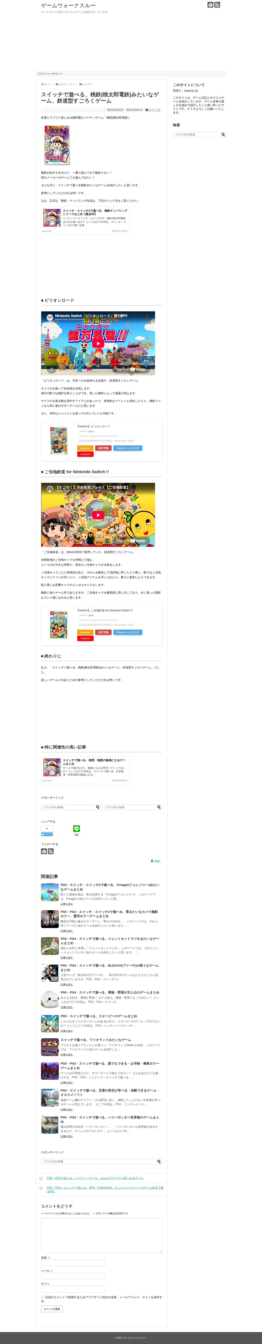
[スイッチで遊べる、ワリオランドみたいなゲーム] (50, 1047)
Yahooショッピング (128, 448)
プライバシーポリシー (50, 73)
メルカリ (85, 454)
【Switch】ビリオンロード (93, 426)
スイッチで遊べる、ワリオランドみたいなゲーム (96, 1040)
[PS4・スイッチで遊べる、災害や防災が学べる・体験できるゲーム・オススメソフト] (50, 1098)
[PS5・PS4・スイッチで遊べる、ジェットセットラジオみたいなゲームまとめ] (50, 946)
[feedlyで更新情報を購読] (210, 5)
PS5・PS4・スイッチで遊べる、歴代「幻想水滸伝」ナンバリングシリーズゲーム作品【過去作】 (105, 1189)
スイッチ (154, 109)
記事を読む (67, 904)
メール (47, 1270)
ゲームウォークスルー (68, 5)
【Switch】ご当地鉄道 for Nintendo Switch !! (104, 610)
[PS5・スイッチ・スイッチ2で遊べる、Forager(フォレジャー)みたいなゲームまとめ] (50, 892)
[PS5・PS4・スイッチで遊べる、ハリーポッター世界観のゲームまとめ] (50, 1125)
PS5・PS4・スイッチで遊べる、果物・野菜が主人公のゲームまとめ (110, 992)
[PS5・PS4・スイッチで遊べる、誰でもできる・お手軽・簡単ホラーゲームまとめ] (50, 1071)
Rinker (91, 431)
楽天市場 (103, 448)
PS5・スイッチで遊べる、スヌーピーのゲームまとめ (99, 1016)
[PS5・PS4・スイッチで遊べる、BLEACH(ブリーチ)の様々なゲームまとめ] (50, 973)
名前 (45, 1257)
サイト (45, 1283)
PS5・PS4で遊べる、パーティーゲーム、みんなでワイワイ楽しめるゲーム (95, 1178)
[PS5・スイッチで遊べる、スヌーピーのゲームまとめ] (50, 1023)
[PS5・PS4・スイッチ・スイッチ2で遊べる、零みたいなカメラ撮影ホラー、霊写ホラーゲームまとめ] (50, 919)
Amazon (85, 448)
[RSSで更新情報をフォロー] (217, 5)
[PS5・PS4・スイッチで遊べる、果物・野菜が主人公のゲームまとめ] (50, 1000)
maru (157, 860)
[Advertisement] (131, 45)
